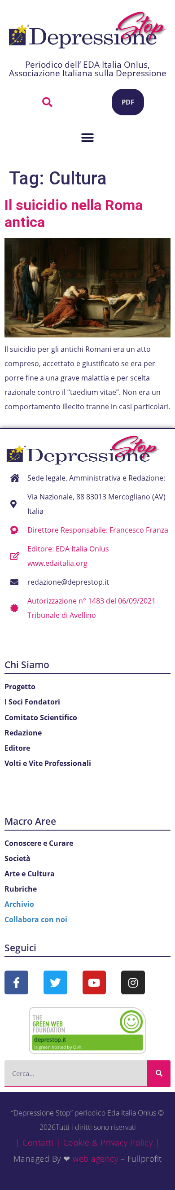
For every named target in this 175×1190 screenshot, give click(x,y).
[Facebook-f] (16, 982)
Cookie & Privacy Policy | (111, 1142)
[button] (47, 102)
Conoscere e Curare (38, 843)
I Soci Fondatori (32, 702)
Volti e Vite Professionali (47, 763)
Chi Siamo (26, 664)
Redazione (23, 733)
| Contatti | (38, 1142)
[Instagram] (133, 982)
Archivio (19, 904)
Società (17, 858)
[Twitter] (55, 982)
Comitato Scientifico (40, 717)
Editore (17, 748)
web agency (95, 1158)
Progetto (19, 686)
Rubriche (20, 889)
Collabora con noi (35, 919)
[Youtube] (94, 982)
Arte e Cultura (29, 874)
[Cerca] (159, 1073)
